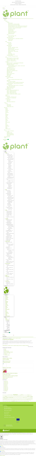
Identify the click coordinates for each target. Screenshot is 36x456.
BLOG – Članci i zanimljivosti (9, 130)
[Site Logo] (16, 13)
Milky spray (10, 53)
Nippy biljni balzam (11, 33)
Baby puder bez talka (11, 48)
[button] (4, 7)
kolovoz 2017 (6, 384)
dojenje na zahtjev (7, 345)
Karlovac (6, 111)
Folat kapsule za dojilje (11, 28)
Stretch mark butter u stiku (12, 35)
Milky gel (9, 52)
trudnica (13, 401)
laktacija (17, 396)
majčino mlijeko (30, 396)
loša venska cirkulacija (24, 396)
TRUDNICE (6, 61)
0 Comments (27, 345)
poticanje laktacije (30, 398)
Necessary (2, 446)
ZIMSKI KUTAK (7, 276)
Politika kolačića (6, 413)
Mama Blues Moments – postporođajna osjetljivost (15, 38)
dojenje (15, 395)
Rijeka (6, 119)
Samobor (6, 120)
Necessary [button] (1, 445)
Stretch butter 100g (11, 36)
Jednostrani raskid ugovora (8, 408)
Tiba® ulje (9, 44)
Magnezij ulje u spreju (11, 32)
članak (5, 349)
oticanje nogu (28, 397)
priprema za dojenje (22, 345)
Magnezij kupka (10, 39)
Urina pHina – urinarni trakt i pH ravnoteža (14, 27)
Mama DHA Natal (10, 29)
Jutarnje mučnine (9, 84)
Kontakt (5, 137)
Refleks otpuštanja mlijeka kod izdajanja (10, 373)
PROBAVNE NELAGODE (10, 133)
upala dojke (19, 401)
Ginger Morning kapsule (11, 66)
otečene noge (25, 397)
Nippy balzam (10, 40)
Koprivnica (7, 112)
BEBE (6, 41)
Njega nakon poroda (10, 37)
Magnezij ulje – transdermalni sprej (12, 70)
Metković (6, 115)
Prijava (5, 140)
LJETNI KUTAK (7, 98)
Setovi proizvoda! (6, 139)
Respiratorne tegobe (10, 55)
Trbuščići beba (9, 42)
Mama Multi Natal (11, 30)
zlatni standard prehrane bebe (25, 401)
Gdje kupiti (5, 107)
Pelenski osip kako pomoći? (8, 377)
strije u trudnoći (6, 401)
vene (21, 401)
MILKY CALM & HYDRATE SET (11, 101)
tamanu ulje (10, 401)
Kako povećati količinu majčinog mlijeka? (10, 375)
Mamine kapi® (10, 154)
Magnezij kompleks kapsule (12, 31)
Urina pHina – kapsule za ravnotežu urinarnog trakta (16, 82)
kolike (6, 396)
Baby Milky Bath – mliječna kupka (13, 51)
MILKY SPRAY (9, 99)
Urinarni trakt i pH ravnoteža (11, 81)
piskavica (5, 398)
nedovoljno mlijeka (17, 397)
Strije (7, 34)
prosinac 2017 (6, 383)
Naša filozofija (9, 104)
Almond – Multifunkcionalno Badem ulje (13, 90)
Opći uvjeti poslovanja (7, 407)
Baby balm (9, 46)
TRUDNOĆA (8, 135)
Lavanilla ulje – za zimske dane (11, 97)
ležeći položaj (19, 396)
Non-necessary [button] (2, 450)
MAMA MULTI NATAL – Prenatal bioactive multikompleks (15, 62)
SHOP (5, 20)
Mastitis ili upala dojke (7, 367)
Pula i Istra (7, 118)
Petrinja (6, 117)
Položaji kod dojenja (6, 362)
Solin (6, 123)
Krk (5, 113)
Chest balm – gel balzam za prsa (11, 96)
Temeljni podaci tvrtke (10, 106)
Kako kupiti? (6, 406)
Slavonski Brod (7, 122)
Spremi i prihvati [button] (2, 455)
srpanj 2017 (6, 385)
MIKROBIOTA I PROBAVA (10, 64)
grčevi (22, 394)
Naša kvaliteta (9, 105)
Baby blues (8, 80)
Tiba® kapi (9, 43)
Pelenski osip (5, 378)
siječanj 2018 (6, 382)
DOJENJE (8, 131)
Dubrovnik (6, 110)
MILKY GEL (8, 100)
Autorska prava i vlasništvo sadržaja (9, 417)
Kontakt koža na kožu (6, 374)
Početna (5, 19)
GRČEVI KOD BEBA (9, 132)
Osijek (6, 116)
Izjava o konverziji (6, 412)
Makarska (6, 114)
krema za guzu (14, 396)
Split (6, 124)
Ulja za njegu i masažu (11, 54)
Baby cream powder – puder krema (13, 49)
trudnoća (16, 401)
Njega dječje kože (9, 45)
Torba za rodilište (6, 359)
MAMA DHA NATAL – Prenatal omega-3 (12, 63)
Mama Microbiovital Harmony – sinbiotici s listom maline (16, 65)
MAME (6, 21)
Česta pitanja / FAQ (7, 136)
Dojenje (8, 153)
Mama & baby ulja (8, 89)
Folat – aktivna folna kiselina (11, 68)
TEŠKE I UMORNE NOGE (10, 134)
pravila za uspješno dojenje (15, 345)
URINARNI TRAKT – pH (10, 67)
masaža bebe (10, 397)
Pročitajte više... (30, 346)
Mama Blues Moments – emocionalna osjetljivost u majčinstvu (10, 165)
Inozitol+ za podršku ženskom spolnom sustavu (15, 79)
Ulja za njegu (9, 75)
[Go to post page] (5, 370)
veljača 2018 (6, 381)
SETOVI (6, 275)
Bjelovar (6, 108)
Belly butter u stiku (9, 71)
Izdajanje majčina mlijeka (7, 358)
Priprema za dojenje (8, 339)
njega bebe (21, 397)
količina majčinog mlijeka (10, 396)
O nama (5, 102)
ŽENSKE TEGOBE (7, 76)
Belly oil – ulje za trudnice (10, 73)
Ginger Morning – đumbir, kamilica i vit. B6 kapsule (15, 85)
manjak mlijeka (5, 397)
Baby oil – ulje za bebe (11, 50)
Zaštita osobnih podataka (7, 410)
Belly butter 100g (9, 72)
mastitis (14, 397)
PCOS (7, 78)
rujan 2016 (5, 390)
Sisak (6, 121)
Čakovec (6, 109)
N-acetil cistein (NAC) (10, 77)
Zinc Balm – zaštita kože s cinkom (13, 47)
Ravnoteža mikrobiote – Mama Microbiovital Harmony (15, 83)
